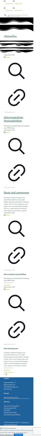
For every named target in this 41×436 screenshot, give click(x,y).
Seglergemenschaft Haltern (12, 414)
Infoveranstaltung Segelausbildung (15, 274)
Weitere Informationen (7, 435)
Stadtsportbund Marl (10, 412)
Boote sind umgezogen (16, 192)
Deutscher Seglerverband (11, 406)
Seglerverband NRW (10, 408)
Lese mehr (7, 285)
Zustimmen (18, 435)
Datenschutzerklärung (10, 424)
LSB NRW (7, 410)
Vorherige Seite (8, 372)
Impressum (25, 422)
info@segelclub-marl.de (11, 397)
